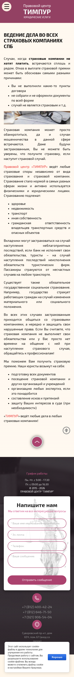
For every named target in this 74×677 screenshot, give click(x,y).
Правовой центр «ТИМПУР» (25, 167)
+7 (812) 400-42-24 (37, 607)
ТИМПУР (11, 416)
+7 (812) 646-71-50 (37, 612)
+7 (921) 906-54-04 (37, 617)
